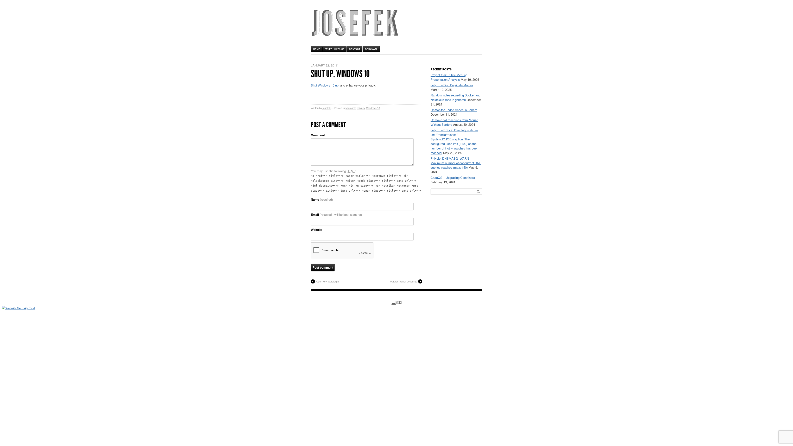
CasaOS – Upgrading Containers (453, 177)
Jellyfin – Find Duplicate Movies (452, 85)
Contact (354, 49)
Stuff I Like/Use (334, 49)
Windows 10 (373, 108)
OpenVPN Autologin (327, 281)
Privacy (361, 108)
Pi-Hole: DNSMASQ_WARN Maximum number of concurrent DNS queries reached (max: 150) (456, 163)
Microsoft (350, 108)
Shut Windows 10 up (324, 85)
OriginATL (371, 49)
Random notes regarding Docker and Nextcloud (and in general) (455, 97)
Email (336, 214)
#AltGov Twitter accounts (403, 281)
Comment (318, 135)
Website (316, 229)
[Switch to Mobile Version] (396, 303)
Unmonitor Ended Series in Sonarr (454, 110)
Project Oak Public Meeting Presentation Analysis (449, 77)
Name (322, 199)
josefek (327, 108)
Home (316, 49)
